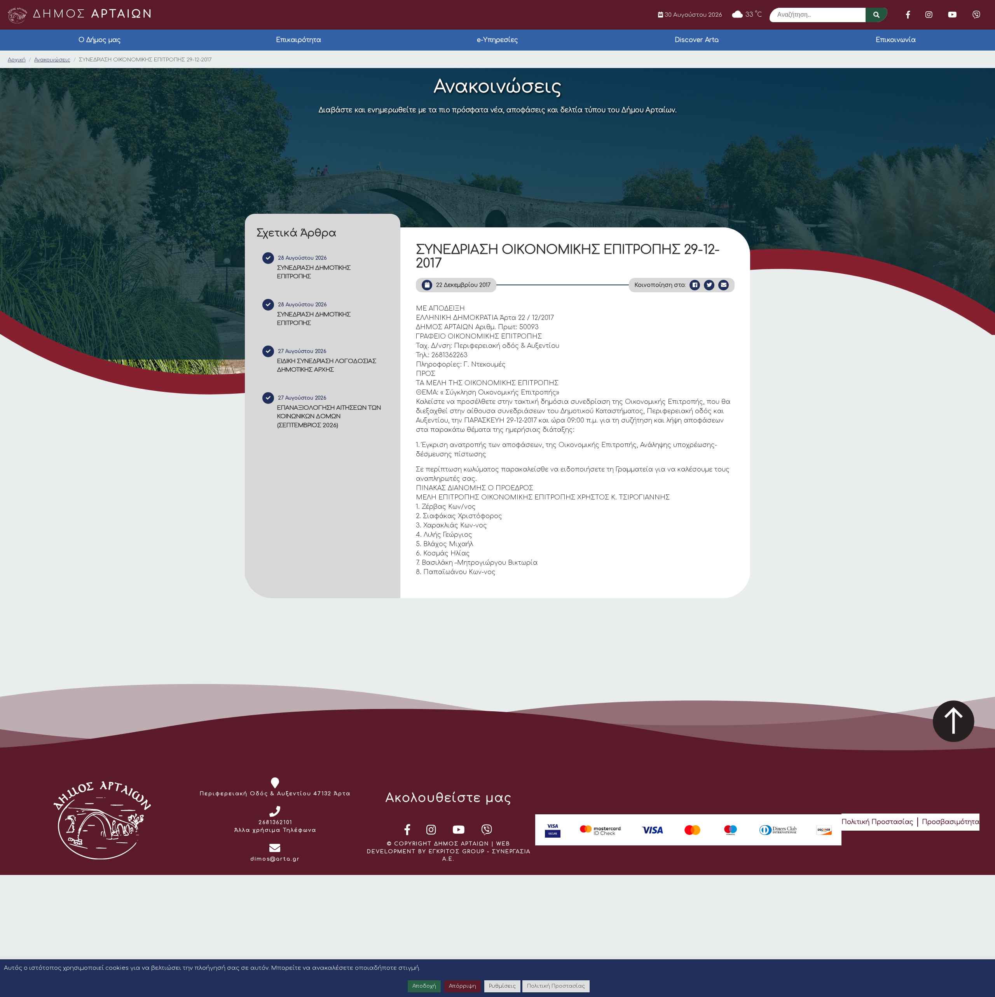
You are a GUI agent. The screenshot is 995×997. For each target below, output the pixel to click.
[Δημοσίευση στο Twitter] (709, 285)
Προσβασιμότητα (950, 822)
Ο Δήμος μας (100, 40)
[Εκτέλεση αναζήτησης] (876, 15)
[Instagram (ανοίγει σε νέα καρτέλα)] (928, 15)
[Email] (723, 285)
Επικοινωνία (896, 40)
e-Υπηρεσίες (497, 40)
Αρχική (17, 60)
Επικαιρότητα (298, 40)
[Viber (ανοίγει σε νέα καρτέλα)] (976, 15)
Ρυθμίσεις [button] (502, 986)
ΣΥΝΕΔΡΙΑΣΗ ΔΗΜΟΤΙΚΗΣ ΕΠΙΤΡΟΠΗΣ (314, 272)
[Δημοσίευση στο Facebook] (695, 285)
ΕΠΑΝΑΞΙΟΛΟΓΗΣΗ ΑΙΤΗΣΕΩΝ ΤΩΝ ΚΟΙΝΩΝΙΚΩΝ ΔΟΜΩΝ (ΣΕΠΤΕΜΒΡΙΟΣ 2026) (329, 417)
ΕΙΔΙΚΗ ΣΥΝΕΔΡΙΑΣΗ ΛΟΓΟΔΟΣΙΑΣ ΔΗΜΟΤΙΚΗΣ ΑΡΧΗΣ (326, 366)
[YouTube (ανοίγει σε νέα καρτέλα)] (952, 15)
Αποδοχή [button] (424, 986)
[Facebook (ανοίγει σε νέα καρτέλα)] (908, 15)
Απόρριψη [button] (462, 986)
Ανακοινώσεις (52, 60)
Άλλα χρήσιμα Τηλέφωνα (275, 830)
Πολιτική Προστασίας (877, 822)
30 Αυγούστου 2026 (692, 15)
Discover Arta (697, 40)
